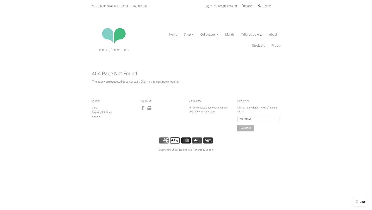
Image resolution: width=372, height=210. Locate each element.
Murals (229, 34)
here (149, 81)
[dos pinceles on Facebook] (142, 109)
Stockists (258, 45)
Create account (227, 6)
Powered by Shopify (203, 150)
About (273, 34)
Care (94, 107)
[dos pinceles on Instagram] (149, 109)
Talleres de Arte (252, 34)
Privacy (96, 116)
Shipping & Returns (102, 112)
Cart (249, 6)
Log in (208, 6)
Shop (188, 34)
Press (276, 45)
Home (173, 34)
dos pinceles (185, 150)
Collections (208, 34)
